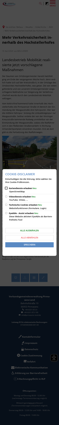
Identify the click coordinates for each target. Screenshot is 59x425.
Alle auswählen (29, 230)
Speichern (29, 244)
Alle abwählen (29, 237)
